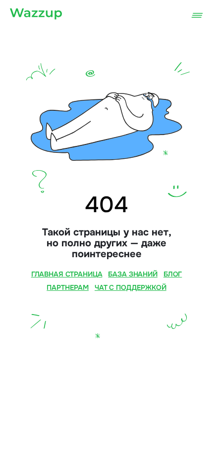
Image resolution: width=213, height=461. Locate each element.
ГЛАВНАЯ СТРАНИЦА (67, 274)
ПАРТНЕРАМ (68, 287)
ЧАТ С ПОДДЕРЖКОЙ (130, 287)
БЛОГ (172, 274)
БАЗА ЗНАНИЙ (132, 274)
